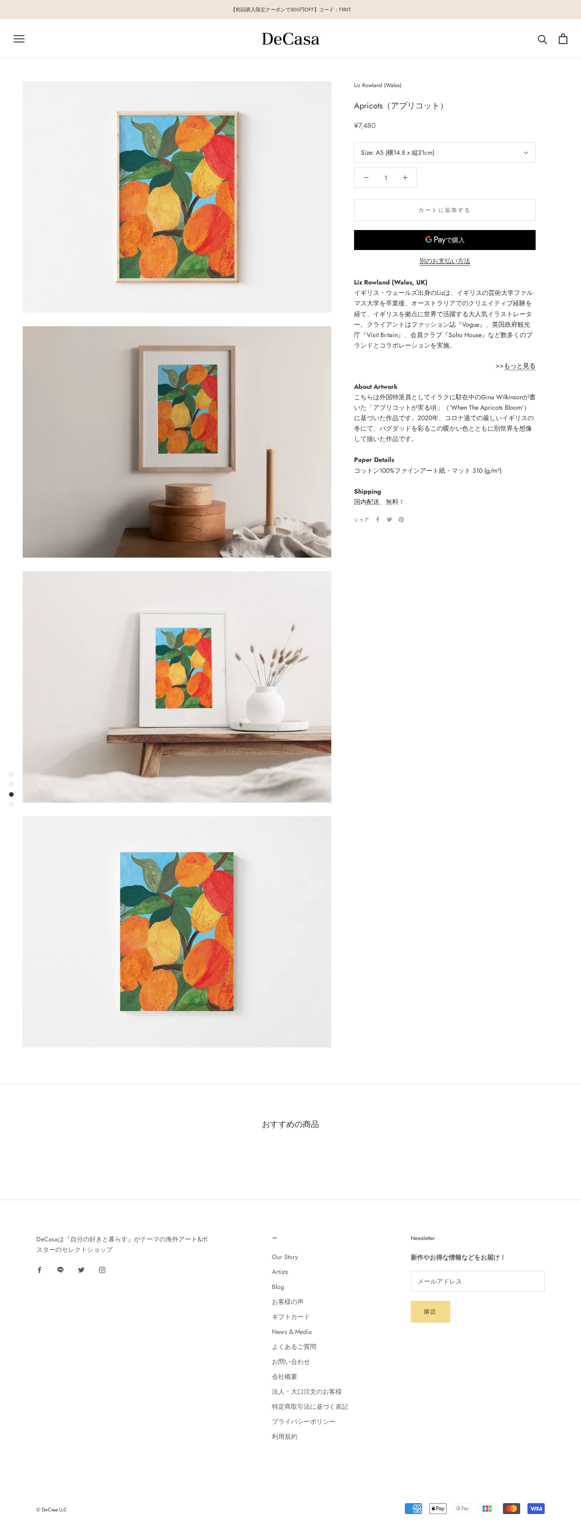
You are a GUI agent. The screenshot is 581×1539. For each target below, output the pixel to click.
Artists (280, 1271)
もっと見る (520, 365)
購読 (430, 1312)
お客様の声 (288, 1301)
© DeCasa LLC (51, 1509)
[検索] (542, 39)
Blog (278, 1286)
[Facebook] (377, 519)
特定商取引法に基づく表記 (310, 1406)
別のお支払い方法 (444, 260)
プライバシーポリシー (303, 1421)
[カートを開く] (563, 39)
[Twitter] (389, 519)
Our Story (285, 1256)
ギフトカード (291, 1316)
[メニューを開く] (19, 39)
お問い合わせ (291, 1361)
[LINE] (60, 1269)
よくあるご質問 (294, 1346)
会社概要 (284, 1376)
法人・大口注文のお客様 (307, 1391)
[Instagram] (102, 1269)
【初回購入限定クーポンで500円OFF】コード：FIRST (291, 9)
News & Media (292, 1331)
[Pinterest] (401, 519)
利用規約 (284, 1436)
